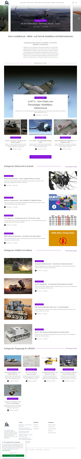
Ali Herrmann (36, 426)
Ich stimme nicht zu (13, 452)
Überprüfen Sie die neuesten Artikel (40, 157)
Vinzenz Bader (36, 428)
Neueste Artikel (23, 2)
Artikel (20, 422)
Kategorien (51, 422)
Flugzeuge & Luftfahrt (46, 2)
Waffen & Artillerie (38, 2)
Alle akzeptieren (13, 455)
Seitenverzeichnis (46, 449)
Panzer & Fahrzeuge (60, 2)
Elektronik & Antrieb (30, 2)
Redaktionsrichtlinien (39, 449)
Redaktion (36, 422)
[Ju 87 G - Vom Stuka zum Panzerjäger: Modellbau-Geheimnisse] (40, 92)
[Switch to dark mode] (76, 3)
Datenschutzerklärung (6, 450)
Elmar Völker (36, 424)
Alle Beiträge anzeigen (71, 166)
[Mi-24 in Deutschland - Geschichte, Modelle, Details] (40, 18)
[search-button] (73, 2)
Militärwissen (53, 2)
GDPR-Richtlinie (31, 449)
